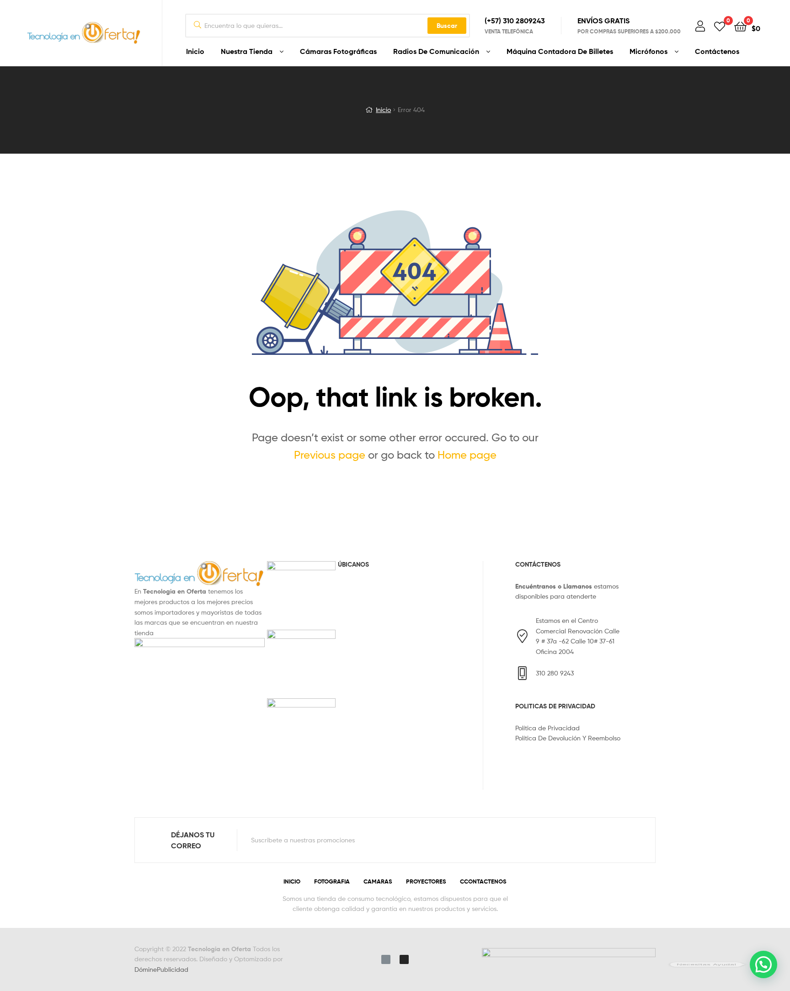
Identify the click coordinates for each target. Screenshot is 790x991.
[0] (719, 26)
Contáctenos (717, 51)
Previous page (329, 454)
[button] (763, 964)
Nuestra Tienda (246, 51)
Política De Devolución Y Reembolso (567, 738)
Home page (467, 454)
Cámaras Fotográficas (338, 51)
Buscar (447, 25)
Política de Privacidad (547, 728)
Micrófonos (648, 51)
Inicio (195, 51)
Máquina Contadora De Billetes (560, 51)
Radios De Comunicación (436, 51)
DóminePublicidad (161, 969)
